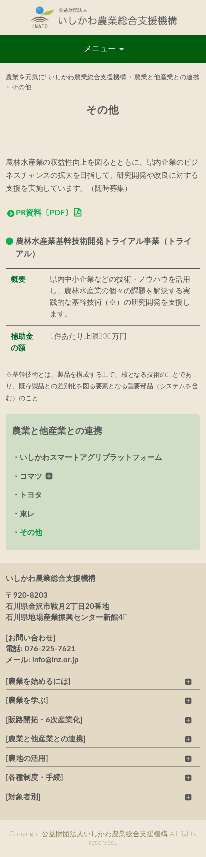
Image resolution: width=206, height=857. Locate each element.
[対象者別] (23, 797)
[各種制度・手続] (35, 777)
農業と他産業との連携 (57, 431)
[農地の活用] (27, 758)
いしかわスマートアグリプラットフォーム (91, 457)
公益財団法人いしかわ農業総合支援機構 (103, 17)
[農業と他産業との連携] (46, 739)
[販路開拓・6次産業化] (44, 720)
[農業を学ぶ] (27, 700)
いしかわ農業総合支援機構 (51, 578)
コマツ (31, 476)
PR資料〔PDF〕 (44, 213)
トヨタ (31, 495)
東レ (27, 514)
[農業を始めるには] (38, 681)
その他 (31, 532)
